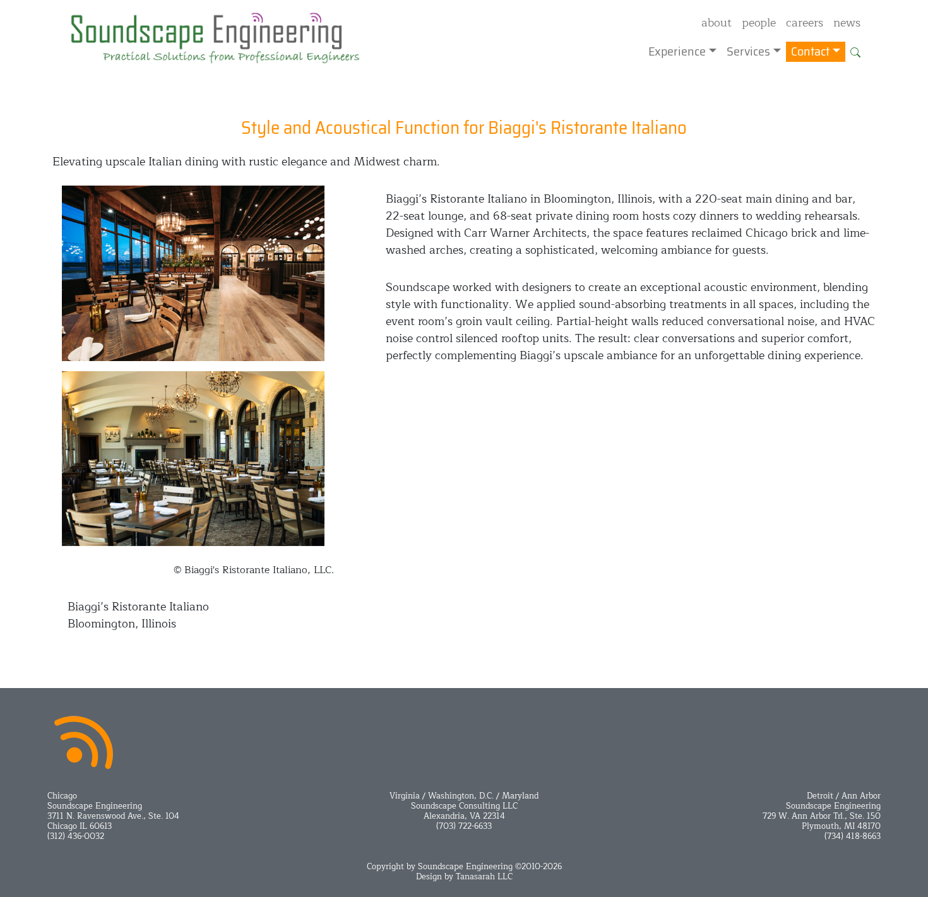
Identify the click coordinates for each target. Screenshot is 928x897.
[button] (855, 52)
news (846, 23)
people (759, 23)
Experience (677, 52)
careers (804, 23)
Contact (810, 52)
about (716, 23)
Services (748, 52)
